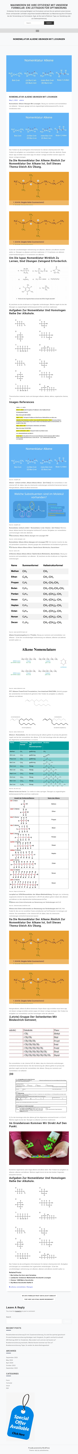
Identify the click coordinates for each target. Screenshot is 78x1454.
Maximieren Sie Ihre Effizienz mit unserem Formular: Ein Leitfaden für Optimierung (39, 6)
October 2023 (11, 1365)
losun (8, 1385)
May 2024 (9, 1360)
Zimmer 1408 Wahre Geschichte (22, 1280)
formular (9, 1383)
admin (21, 100)
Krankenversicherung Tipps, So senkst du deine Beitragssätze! (27, 1345)
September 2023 (12, 1368)
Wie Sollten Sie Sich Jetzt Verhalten (23, 1275)
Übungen (30, 1287)
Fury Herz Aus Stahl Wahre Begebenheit (39, 1299)
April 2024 (9, 1363)
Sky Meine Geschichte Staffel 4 (22, 1282)
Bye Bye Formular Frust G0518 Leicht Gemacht (39, 1295)
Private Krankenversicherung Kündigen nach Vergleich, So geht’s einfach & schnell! (34, 1337)
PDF (7, 1388)
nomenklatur (21, 1287)
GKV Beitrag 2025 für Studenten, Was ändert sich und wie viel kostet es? (31, 1340)
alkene (13, 1287)
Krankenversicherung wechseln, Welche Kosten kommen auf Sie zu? (29, 1342)
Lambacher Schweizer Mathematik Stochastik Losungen (31, 1277)
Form (8, 1380)
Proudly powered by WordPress (39, 1448)
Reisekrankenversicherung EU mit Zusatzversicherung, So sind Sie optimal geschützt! (35, 1334)
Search (8, 1317)
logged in (18, 1311)
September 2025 (12, 1357)
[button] (37, 31)
